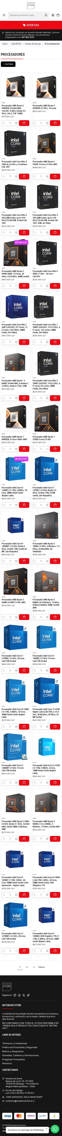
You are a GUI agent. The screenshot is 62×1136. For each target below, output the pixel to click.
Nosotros (7, 1063)
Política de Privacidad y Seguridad (19, 1047)
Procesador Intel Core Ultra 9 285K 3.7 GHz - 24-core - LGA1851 (45, 274)
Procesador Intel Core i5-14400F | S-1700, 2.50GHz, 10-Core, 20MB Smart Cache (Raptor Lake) (15, 491)
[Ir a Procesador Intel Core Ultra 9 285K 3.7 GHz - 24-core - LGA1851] (46, 252)
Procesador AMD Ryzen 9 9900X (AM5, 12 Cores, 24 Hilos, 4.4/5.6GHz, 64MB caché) (15, 274)
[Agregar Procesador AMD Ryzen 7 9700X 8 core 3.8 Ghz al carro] (55, 449)
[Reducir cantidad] (4, 123)
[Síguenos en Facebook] (19, 995)
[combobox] (28, 15)
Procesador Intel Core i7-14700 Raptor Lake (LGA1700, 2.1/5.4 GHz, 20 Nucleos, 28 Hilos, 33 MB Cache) (46, 713)
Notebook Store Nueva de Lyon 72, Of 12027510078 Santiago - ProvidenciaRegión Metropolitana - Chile (22, 1082)
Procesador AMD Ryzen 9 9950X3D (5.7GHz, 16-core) (44, 106)
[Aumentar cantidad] (16, 123)
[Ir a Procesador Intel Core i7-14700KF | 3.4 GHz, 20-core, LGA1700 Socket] (15, 915)
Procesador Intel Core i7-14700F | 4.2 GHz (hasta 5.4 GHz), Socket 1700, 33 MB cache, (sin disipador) (44, 491)
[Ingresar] (53, 15)
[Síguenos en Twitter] (23, 995)
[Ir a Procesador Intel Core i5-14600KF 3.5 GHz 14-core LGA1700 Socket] (15, 747)
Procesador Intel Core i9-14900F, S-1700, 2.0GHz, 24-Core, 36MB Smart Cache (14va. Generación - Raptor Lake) (15, 881)
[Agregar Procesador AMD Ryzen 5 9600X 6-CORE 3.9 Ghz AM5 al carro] (24, 617)
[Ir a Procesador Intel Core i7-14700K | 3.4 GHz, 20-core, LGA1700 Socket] (15, 637)
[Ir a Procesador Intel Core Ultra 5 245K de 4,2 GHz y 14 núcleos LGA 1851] (15, 143)
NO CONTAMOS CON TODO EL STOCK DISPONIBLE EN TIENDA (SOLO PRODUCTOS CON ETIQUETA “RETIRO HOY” (30, 1026)
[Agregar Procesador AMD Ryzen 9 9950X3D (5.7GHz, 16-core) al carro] (55, 123)
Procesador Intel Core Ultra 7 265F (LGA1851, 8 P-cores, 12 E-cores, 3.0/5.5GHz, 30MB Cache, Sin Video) (14, 328)
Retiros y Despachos (13, 1051)
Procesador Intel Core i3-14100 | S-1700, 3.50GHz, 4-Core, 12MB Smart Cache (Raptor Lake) (46, 769)
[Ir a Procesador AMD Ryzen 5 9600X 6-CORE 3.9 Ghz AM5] (15, 581)
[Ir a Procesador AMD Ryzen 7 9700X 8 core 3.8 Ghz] (46, 418)
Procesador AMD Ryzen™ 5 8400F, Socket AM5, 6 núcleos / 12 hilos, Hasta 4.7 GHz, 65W (15, 383)
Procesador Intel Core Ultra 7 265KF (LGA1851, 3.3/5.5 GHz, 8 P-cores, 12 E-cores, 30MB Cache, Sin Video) (46, 328)
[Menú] (4, 15)
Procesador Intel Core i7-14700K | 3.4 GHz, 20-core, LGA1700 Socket (13, 658)
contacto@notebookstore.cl (20, 1101)
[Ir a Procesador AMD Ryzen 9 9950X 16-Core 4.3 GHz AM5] (46, 143)
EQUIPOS (16, 44)
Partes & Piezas (33, 44)
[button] (8, 64)
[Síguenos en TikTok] (28, 995)
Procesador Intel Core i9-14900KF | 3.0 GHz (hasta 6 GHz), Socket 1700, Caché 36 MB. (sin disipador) (14, 547)
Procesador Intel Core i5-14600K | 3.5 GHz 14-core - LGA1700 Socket (44, 658)
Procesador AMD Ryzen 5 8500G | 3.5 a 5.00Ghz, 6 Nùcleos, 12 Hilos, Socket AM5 (46, 824)
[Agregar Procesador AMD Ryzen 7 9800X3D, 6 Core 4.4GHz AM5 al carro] (24, 449)
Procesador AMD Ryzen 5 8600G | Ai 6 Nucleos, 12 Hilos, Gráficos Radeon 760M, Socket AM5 (46, 603)
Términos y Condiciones (14, 1043)
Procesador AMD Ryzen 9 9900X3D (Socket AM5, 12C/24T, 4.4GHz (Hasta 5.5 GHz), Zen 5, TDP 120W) (13, 109)
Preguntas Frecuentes (13, 1059)
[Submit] (46, 15)
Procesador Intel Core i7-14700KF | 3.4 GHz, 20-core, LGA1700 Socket (14, 936)
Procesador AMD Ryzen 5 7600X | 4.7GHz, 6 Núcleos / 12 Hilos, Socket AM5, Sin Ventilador (46, 547)
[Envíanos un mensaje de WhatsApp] (55, 1129)
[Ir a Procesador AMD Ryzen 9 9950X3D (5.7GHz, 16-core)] (46, 87)
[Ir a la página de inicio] (31, 5)
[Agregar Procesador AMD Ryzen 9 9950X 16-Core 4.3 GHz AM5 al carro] (55, 176)
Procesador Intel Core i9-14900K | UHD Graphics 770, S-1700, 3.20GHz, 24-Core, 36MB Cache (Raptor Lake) (46, 937)
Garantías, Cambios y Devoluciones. (20, 1055)
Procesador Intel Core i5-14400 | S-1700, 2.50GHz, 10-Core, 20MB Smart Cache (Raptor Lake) (15, 713)
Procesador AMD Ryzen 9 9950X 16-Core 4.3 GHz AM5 (45, 162)
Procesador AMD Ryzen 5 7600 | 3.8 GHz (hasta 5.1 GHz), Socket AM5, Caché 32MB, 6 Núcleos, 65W (15, 825)
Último (41, 967)
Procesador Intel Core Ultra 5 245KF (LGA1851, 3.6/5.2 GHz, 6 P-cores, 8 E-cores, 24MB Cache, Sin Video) (46, 384)
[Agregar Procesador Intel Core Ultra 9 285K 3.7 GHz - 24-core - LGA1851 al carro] (55, 286)
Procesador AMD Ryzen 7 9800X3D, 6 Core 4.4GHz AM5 (14, 438)
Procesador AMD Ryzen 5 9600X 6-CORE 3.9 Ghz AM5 (13, 600)
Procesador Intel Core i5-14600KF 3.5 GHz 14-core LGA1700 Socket (13, 768)
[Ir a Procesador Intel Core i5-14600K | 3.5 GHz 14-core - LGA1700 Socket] (46, 637)
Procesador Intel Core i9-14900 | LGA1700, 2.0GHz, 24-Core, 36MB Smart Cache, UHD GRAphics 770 (46, 881)
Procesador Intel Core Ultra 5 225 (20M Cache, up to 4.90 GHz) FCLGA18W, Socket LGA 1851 (14, 219)
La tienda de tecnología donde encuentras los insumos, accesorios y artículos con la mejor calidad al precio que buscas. (30, 1016)
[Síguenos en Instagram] (14, 995)
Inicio (5, 44)
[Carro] (58, 15)
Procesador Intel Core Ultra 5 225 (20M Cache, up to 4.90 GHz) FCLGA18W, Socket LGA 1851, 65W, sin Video (45, 219)
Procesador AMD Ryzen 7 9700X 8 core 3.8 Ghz (44, 438)
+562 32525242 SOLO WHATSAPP (24, 1097)
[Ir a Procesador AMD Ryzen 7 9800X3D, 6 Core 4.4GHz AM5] (15, 418)
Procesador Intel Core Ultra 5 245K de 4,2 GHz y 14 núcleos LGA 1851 (14, 164)
